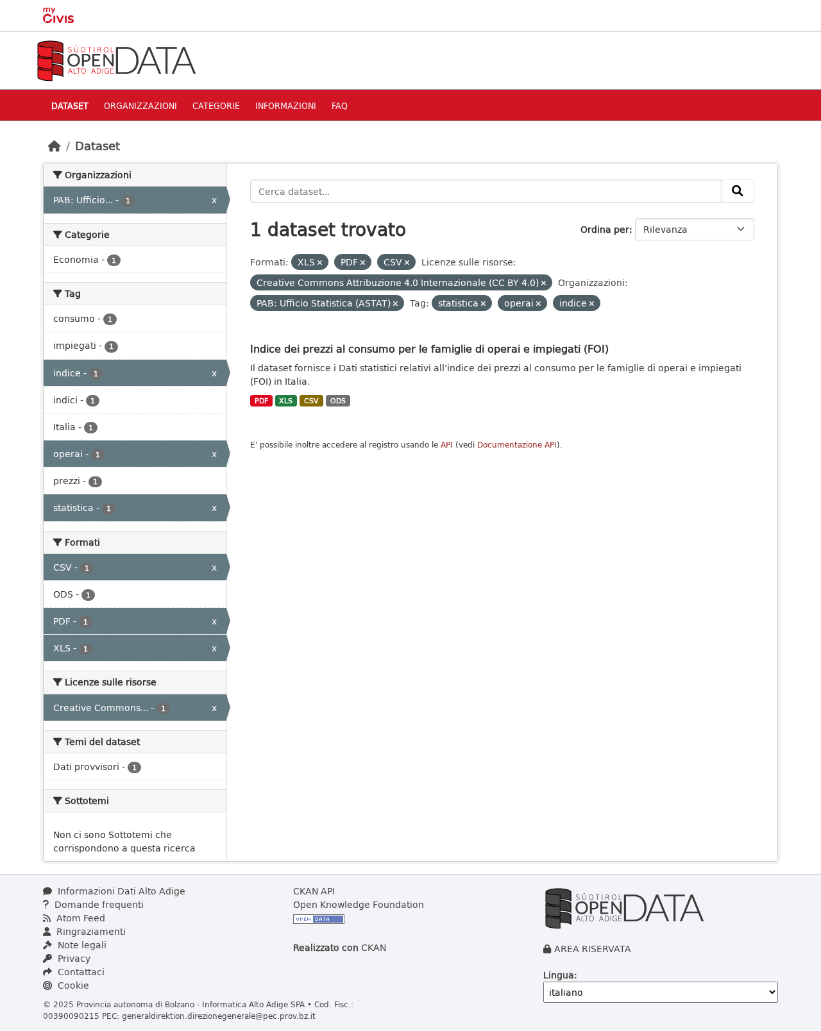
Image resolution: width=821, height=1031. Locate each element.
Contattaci (80, 971)
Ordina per (604, 229)
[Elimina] (319, 262)
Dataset (70, 105)
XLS (285, 401)
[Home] (54, 145)
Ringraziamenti (90, 931)
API (447, 445)
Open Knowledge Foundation (358, 904)
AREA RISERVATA (592, 948)
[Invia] (737, 191)
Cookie (72, 985)
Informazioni (285, 105)
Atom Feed (79, 918)
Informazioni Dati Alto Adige (120, 891)
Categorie (216, 105)
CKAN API (314, 891)
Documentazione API (517, 445)
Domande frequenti (98, 904)
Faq (340, 105)
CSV (311, 401)
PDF (261, 401)
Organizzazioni (140, 105)
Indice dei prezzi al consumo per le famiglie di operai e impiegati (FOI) (429, 348)
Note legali (80, 944)
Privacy (72, 958)
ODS (338, 401)
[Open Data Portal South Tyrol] (116, 59)
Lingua (558, 975)
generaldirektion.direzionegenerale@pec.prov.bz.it (219, 1015)
